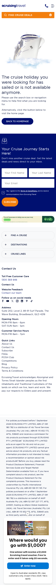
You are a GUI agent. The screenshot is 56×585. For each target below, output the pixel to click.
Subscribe (7, 350)
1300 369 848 (9, 279)
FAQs (5, 354)
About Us (7, 343)
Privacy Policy (10, 367)
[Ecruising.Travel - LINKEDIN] (22, 301)
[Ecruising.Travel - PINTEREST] (26, 301)
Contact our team (12, 292)
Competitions (9, 360)
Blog (4, 364)
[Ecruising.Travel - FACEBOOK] (3, 301)
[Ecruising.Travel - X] (12, 301)
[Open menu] (52, 6)
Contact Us (8, 347)
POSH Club (8, 357)
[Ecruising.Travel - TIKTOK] (31, 301)
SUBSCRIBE (10, 202)
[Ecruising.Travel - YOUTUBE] (7, 301)
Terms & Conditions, (28, 191)
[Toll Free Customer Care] (46, 6)
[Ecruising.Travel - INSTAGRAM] (17, 301)
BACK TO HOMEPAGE (17, 121)
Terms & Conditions (12, 370)
